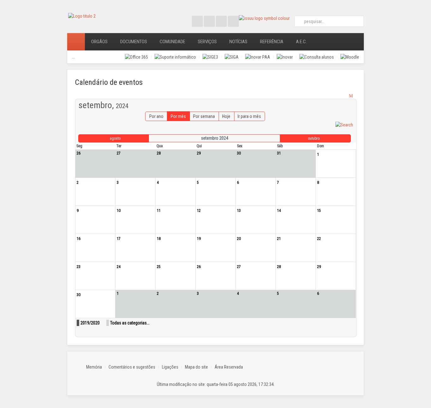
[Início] (76, 41)
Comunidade (172, 41)
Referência (271, 41)
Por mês (178, 116)
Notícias (238, 41)
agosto (115, 138)
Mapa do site (196, 367)
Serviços (207, 41)
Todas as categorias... (130, 322)
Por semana (204, 116)
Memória (94, 367)
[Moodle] (349, 57)
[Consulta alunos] (316, 57)
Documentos (133, 41)
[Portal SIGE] (210, 57)
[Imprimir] (345, 95)
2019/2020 (90, 322)
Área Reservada (229, 367)
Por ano (156, 116)
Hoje (226, 116)
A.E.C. (301, 41)
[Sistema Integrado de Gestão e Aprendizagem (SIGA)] (232, 57)
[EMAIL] (351, 95)
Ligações (170, 367)
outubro (314, 138)
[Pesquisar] (344, 124)
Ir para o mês (249, 116)
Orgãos (99, 41)
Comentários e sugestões (132, 367)
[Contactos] (322, 41)
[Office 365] (136, 57)
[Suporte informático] (175, 57)
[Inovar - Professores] (285, 57)
